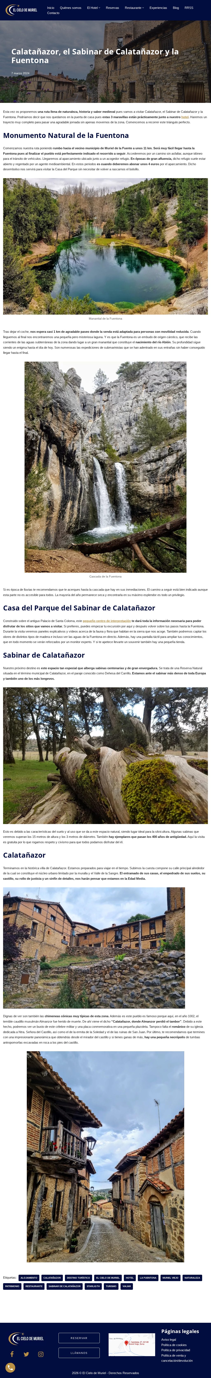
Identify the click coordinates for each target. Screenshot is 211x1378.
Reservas (112, 7)
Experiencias (158, 7)
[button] (99, 7)
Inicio (50, 7)
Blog (176, 7)
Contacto (53, 13)
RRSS (189, 7)
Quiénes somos (70, 7)
